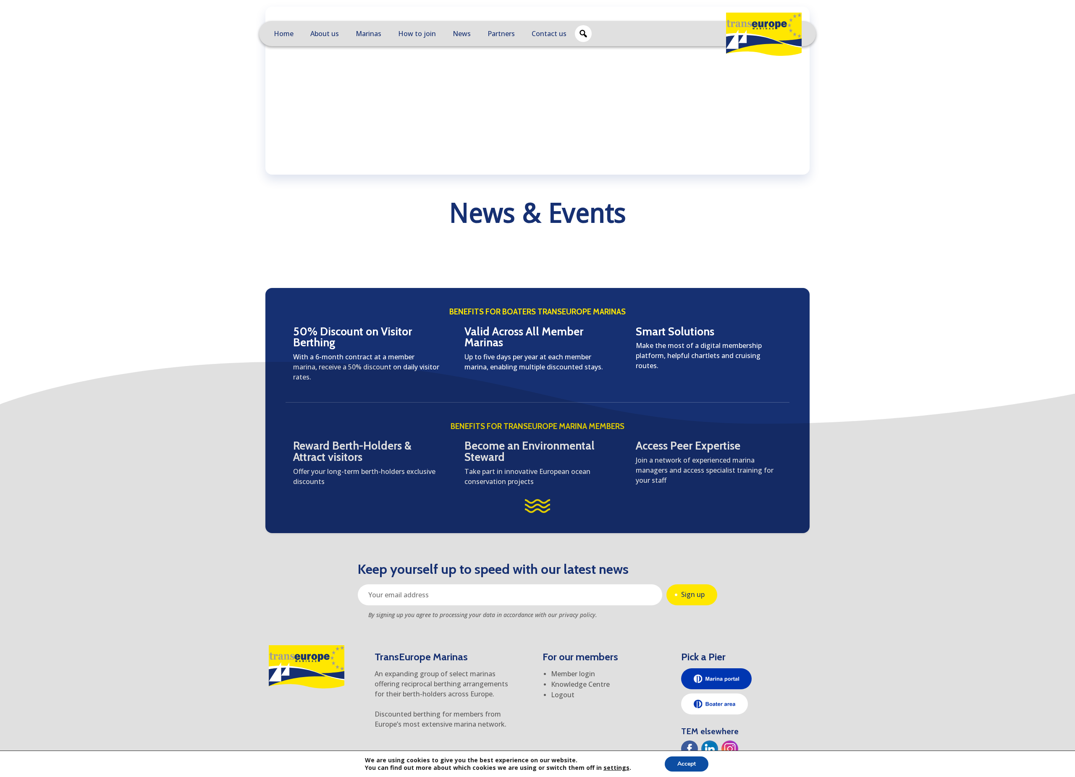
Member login (573, 673)
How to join (417, 33)
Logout (562, 694)
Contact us (549, 33)
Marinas (368, 33)
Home (284, 33)
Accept (686, 764)
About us (324, 33)
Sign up (693, 594)
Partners (501, 33)
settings (616, 768)
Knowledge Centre (580, 684)
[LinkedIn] (709, 748)
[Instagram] (729, 748)
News (462, 33)
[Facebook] (689, 748)
